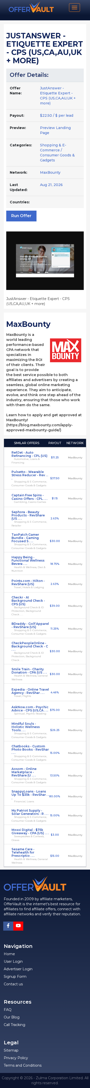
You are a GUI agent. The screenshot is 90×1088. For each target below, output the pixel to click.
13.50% (55, 775)
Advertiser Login (18, 969)
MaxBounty (50, 172)
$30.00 (55, 541)
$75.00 (55, 710)
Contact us (13, 984)
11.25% (54, 628)
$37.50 (55, 478)
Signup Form (15, 976)
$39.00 (55, 606)
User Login (13, 961)
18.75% (55, 564)
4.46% (54, 692)
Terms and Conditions (23, 1065)
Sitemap (11, 1050)
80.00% (54, 796)
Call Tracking (14, 1024)
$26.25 (55, 730)
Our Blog (12, 1017)
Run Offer (21, 215)
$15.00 (54, 856)
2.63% (54, 518)
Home (9, 954)
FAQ (8, 1009)
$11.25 (55, 457)
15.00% (55, 753)
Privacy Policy (16, 1058)
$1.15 (55, 498)
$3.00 (55, 834)
